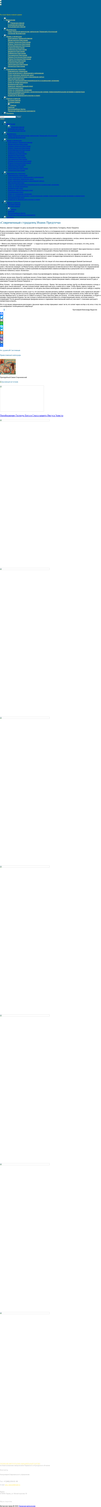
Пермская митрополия (27, 1506)
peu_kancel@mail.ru (12, 1485)
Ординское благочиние (16, 66)
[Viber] (50, 339)
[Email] (50, 320)
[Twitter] (50, 317)
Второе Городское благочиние (19, 44)
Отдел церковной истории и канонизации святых (26, 77)
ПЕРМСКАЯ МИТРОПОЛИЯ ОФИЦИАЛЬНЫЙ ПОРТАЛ (20, 1464)
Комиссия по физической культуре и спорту (24, 95)
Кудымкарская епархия (16, 27)
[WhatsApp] (50, 323)
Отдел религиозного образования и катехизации (26, 73)
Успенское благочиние (16, 48)
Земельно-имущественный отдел (20, 86)
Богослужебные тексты (17, 109)
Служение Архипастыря (16, 33)
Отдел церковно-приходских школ (21, 75)
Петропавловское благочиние (19, 46)
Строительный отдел (15, 88)
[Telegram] (50, 329)
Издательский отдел (15, 84)
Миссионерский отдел (16, 79)
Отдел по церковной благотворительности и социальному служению (33, 81)
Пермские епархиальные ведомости (21, 111)
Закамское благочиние (16, 51)
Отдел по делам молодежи (18, 82)
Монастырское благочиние (18, 40)
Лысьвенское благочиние (17, 55)
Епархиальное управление (17, 71)
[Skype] (50, 326)
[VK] (50, 342)
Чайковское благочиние (17, 61)
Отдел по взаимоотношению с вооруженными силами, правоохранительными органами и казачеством (46, 92)
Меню (2, 119)
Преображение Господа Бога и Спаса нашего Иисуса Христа (31, 415)
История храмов (14, 102)
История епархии (14, 100)
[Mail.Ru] (50, 335)
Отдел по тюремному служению (20, 90)
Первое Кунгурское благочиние (19, 57)
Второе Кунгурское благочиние (19, 59)
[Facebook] (50, 313)
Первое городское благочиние (19, 42)
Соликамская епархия (16, 25)
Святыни (11, 107)
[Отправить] (50, 345)
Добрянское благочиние (17, 53)
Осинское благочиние (16, 63)
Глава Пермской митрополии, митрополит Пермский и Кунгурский (32, 32)
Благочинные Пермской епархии (20, 38)
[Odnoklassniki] (50, 332)
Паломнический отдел (16, 94)
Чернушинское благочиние (18, 64)
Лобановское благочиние (17, 50)
